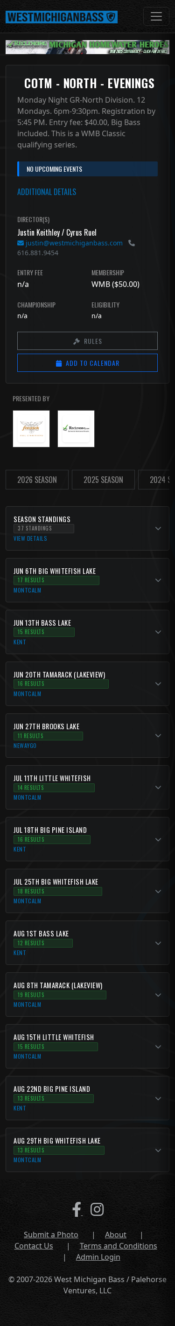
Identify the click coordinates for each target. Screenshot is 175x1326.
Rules (93, 341)
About (115, 1234)
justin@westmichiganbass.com (73, 242)
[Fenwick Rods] (31, 428)
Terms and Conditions (118, 1246)
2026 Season (37, 479)
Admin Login (98, 1257)
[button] (87, 528)
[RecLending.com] (76, 428)
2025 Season (103, 479)
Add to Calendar (92, 363)
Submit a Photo (51, 1234)
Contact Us (33, 1246)
